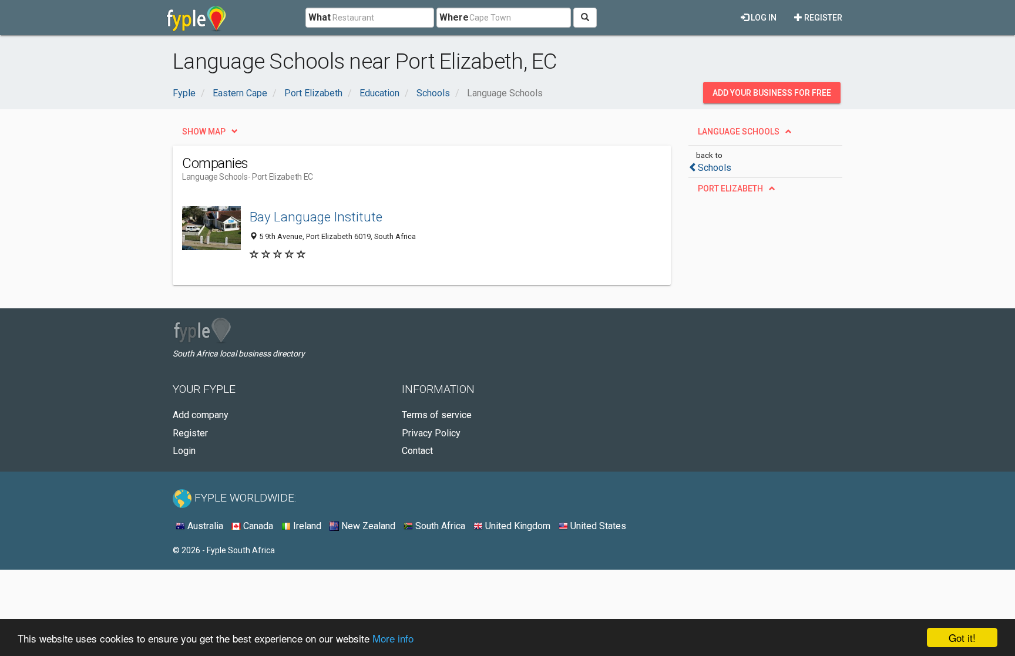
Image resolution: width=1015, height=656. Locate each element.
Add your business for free (771, 92)
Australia (204, 525)
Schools (714, 167)
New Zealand (367, 525)
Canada (257, 525)
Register (822, 17)
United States (597, 525)
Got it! (962, 637)
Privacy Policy (431, 433)
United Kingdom (516, 525)
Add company (200, 414)
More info (393, 638)
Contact (417, 450)
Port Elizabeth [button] (730, 188)
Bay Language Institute (316, 216)
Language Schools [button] (738, 131)
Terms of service (437, 414)
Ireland (306, 525)
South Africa (439, 525)
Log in (763, 17)
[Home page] (196, 17)
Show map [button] (204, 131)
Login (184, 450)
